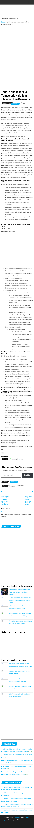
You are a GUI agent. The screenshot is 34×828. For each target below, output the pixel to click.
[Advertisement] (17, 44)
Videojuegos (13, 481)
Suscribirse (27, 475)
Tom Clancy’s (20, 485)
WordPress (17, 817)
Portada (3, 22)
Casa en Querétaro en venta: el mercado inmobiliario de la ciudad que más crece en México (20, 600)
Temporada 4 (12, 486)
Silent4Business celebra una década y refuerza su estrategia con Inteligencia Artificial (19, 592)
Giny (24, 103)
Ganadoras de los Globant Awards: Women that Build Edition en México (29, 500)
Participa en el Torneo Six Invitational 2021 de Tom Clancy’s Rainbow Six (5, 500)
